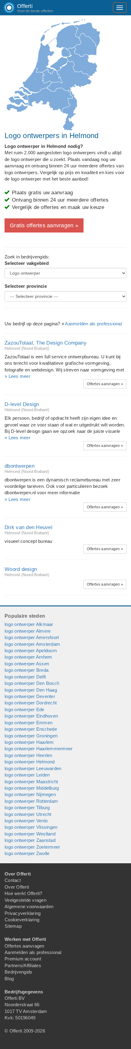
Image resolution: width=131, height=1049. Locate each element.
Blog (9, 978)
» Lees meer (17, 376)
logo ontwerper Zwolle (27, 853)
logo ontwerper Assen (27, 663)
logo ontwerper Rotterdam (31, 801)
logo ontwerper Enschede (31, 729)
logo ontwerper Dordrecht (31, 702)
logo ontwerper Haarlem (29, 742)
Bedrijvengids (18, 971)
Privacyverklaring (23, 913)
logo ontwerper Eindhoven (31, 715)
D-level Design (22, 404)
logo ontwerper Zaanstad (30, 840)
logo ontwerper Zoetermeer (32, 847)
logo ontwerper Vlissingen (31, 827)
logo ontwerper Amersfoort (32, 637)
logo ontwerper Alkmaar (29, 624)
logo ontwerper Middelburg (32, 788)
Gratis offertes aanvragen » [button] (44, 225)
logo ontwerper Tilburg (27, 807)
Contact (13, 880)
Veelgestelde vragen (25, 900)
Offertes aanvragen (24, 945)
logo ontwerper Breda (26, 670)
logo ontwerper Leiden (27, 774)
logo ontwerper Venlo (26, 820)
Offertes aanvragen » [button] (105, 384)
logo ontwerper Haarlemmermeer (39, 748)
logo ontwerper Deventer (30, 696)
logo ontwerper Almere (28, 631)
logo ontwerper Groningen (31, 735)
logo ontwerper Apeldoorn (31, 650)
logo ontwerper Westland (30, 833)
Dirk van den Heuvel (28, 527)
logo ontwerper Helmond (30, 761)
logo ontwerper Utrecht (28, 814)
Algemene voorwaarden (29, 906)
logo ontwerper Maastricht (31, 781)
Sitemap (13, 926)
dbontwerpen (19, 466)
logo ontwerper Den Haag (31, 690)
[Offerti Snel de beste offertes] (4, 7)
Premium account (23, 958)
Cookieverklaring (22, 919)
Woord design (21, 569)
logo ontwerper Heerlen (28, 755)
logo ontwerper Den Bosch (32, 683)
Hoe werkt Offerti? (23, 893)
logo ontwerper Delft (25, 676)
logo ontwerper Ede (24, 709)
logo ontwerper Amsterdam (32, 644)
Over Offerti (17, 887)
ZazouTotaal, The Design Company (46, 343)
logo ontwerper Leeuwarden (33, 768)
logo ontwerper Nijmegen (30, 794)
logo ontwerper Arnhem (28, 657)
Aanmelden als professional (93, 323)
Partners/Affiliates (23, 965)
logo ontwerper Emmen (28, 722)
